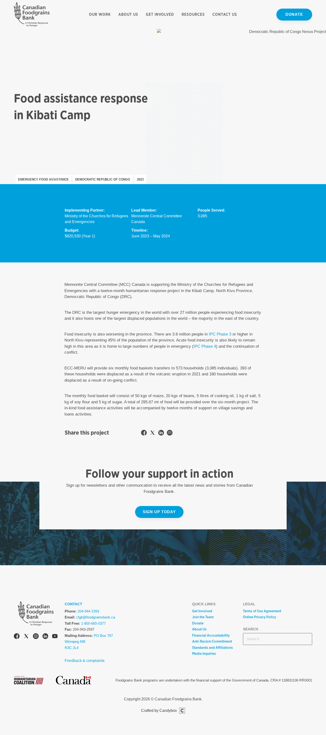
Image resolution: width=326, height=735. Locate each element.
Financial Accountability (211, 635)
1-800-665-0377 (93, 623)
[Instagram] (36, 637)
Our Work (100, 14)
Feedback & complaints (85, 661)
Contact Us (224, 14)
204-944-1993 (88, 611)
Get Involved (160, 14)
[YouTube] (55, 637)
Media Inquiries (204, 653)
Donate (294, 14)
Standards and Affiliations (212, 647)
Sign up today (159, 512)
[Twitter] (26, 637)
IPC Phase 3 (220, 334)
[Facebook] (17, 637)
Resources (193, 14)
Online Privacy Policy (259, 617)
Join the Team (203, 617)
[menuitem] (100, 14)
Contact (73, 604)
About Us (128, 14)
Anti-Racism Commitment (212, 641)
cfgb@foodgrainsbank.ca (95, 617)
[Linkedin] (45, 637)
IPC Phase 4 (205, 346)
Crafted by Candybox (159, 710)
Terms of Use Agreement (262, 611)
